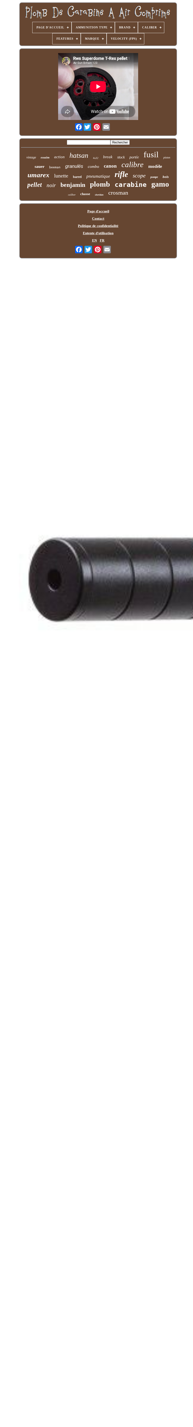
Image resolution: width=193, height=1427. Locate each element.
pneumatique (98, 176)
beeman (54, 167)
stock (121, 157)
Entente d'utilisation (98, 233)
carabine (131, 184)
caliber (72, 194)
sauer (39, 166)
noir (51, 185)
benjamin (72, 184)
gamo (160, 184)
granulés (74, 166)
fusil (151, 154)
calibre (132, 164)
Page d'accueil (98, 211)
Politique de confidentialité (98, 226)
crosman (118, 192)
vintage (31, 157)
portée (134, 157)
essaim (45, 157)
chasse (85, 194)
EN (94, 240)
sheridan (99, 194)
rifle (121, 174)
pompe (154, 177)
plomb (100, 184)
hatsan (78, 155)
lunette (61, 176)
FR (102, 240)
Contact (98, 218)
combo (93, 166)
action (59, 157)
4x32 (95, 158)
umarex (38, 175)
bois (166, 177)
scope (139, 176)
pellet (34, 184)
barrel (77, 177)
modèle (155, 166)
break (108, 157)
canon (110, 166)
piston (166, 157)
